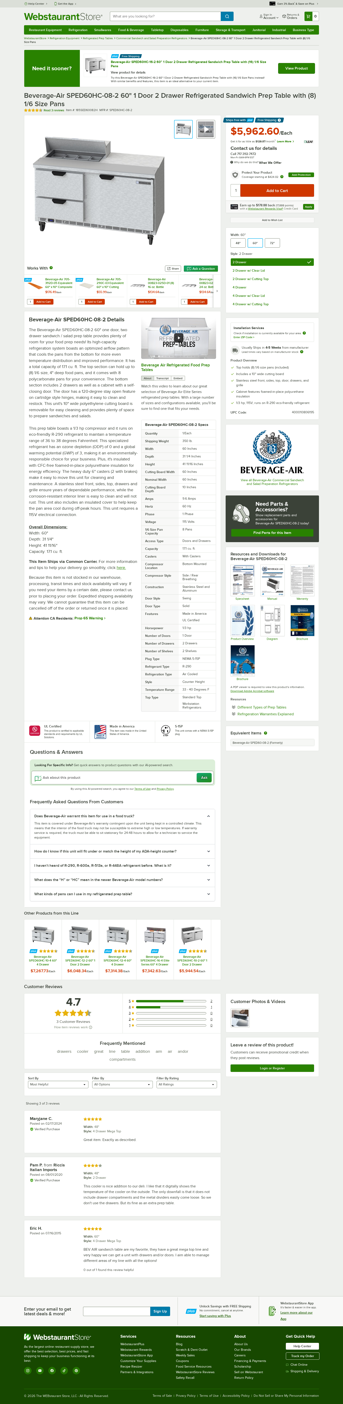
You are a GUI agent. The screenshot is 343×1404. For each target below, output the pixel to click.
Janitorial (259, 30)
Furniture (202, 30)
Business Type (303, 30)
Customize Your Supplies (138, 1361)
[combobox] (165, 16)
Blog (179, 1344)
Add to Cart (43, 301)
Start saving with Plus (215, 1316)
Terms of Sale (162, 1395)
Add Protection (301, 174)
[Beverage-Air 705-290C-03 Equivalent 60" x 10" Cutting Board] (101, 291)
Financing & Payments (250, 1361)
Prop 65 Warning (88, 618)
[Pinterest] (76, 1370)
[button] (183, 129)
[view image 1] (240, 1018)
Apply (309, 207)
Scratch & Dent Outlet (191, 1349)
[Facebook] (52, 1370)
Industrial (279, 30)
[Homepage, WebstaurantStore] (63, 16)
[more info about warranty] (282, 177)
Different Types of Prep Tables (276, 707)
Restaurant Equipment (45, 30)
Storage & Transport (230, 30)
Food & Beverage (131, 30)
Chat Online (299, 1364)
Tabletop (157, 30)
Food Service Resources (194, 1366)
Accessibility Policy (236, 1395)
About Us (241, 1344)
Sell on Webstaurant (248, 1372)
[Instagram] (28, 1370)
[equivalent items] (265, 733)
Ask (204, 778)
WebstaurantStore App (136, 1355)
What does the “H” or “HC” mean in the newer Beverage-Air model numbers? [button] (98, 880)
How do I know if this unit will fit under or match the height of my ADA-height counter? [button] (105, 851)
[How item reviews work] (90, 1027)
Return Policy (243, 1377)
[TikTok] (64, 1370)
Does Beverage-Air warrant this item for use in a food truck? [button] (84, 816)
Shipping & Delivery (304, 1371)
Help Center (36, 3)
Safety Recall (185, 1377)
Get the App (65, 3)
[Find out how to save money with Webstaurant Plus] (115, 56)
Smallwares (102, 30)
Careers (240, 1355)
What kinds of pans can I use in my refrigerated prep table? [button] (83, 894)
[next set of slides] (217, 291)
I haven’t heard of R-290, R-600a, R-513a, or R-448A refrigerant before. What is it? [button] (102, 865)
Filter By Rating (168, 1078)
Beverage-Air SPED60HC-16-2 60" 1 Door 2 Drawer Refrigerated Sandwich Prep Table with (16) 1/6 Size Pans (188, 64)
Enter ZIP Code (244, 337)
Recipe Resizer (131, 1366)
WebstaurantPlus (132, 1344)
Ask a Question (203, 268)
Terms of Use (142, 788)
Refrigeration (78, 30)
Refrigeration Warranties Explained (276, 714)
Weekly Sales (185, 1355)
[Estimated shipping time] (301, 352)
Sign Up (160, 1311)
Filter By (98, 1078)
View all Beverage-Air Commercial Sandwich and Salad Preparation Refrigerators (272, 482)
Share (175, 268)
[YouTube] (40, 1370)
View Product (296, 68)
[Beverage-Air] (272, 452)
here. (121, 567)
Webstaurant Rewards (136, 1349)
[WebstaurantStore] (62, 1337)
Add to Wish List (272, 220)
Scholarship (242, 1366)
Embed (178, 378)
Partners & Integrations (137, 1372)
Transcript (162, 378)
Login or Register (272, 1068)
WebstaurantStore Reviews (195, 1372)
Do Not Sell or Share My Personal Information (286, 1395)
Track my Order (302, 1356)
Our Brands (242, 1349)
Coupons (182, 1361)
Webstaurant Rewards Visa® (265, 208)
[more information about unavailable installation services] (304, 333)
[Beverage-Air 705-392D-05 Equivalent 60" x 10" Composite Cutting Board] (50, 291)
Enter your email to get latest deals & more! (47, 1311)
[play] (178, 338)
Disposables (180, 30)
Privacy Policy (165, 788)
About (147, 378)
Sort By (33, 1078)
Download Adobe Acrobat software (252, 691)
